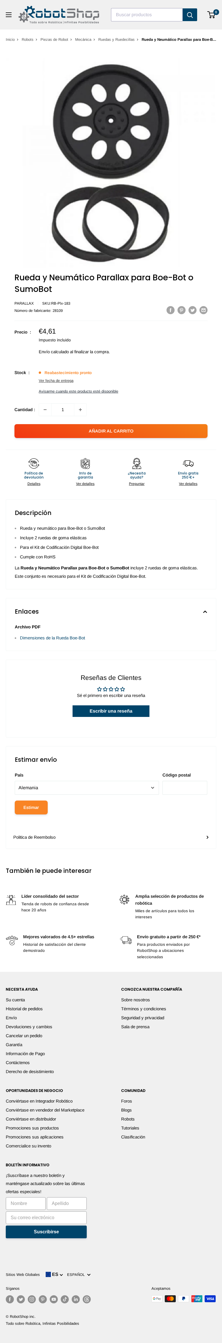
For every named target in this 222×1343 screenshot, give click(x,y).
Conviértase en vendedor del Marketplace (45, 1109)
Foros (126, 1101)
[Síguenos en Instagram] (32, 1299)
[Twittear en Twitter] (192, 310)
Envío (11, 1017)
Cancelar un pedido (24, 1035)
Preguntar (137, 484)
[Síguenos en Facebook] (10, 1299)
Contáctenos (18, 1062)
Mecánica (83, 39)
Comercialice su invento (28, 1145)
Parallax (24, 303)
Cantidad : (24, 409)
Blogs (126, 1109)
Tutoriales (130, 1127)
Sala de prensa (135, 1026)
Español (77, 1274)
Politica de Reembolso (34, 837)
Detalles (33, 484)
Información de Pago (25, 1053)
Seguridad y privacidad (142, 1017)
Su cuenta (15, 999)
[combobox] (147, 14)
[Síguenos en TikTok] (65, 1299)
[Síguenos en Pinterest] (43, 1299)
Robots (28, 39)
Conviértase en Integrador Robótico (39, 1101)
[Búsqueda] (190, 14)
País (19, 774)
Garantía (14, 1044)
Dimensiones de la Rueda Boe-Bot (52, 637)
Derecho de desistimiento (30, 1071)
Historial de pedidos (24, 1008)
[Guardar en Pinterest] (181, 310)
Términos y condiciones (143, 1008)
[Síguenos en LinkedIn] (76, 1299)
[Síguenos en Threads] (87, 1299)
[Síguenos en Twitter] (21, 1299)
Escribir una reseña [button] (111, 711)
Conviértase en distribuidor (31, 1118)
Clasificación (133, 1136)
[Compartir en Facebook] (170, 310)
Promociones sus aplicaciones (35, 1136)
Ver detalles (85, 484)
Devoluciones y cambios (29, 1026)
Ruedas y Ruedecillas (116, 39)
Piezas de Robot (54, 39)
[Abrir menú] (9, 14)
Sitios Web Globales (23, 1274)
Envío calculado (54, 351)
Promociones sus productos (32, 1127)
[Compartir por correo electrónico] (203, 310)
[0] (211, 14)
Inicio (10, 39)
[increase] (80, 410)
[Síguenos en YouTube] (54, 1299)
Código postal (176, 774)
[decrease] (45, 410)
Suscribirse (46, 1231)
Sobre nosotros (135, 999)
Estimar (31, 807)
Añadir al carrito (111, 430)
